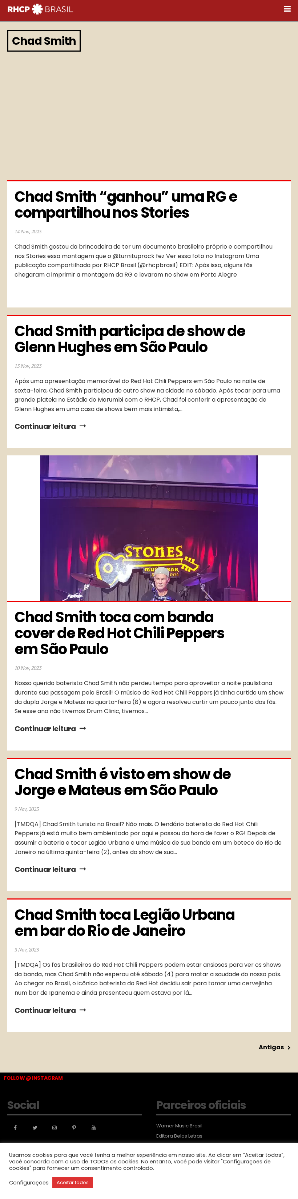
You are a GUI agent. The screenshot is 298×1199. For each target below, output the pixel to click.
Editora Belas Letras (179, 1136)
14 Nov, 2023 (28, 231)
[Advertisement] (149, 115)
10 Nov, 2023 (28, 667)
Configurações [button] (29, 1182)
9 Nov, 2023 (27, 808)
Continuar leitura (45, 426)
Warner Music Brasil (179, 1126)
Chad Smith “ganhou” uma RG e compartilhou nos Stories (127, 204)
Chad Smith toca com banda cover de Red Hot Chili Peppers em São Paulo (121, 633)
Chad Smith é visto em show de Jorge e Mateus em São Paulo (124, 782)
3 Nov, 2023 (27, 949)
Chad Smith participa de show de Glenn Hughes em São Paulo (131, 339)
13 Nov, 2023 (28, 365)
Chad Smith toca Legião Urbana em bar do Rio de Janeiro (126, 923)
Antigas (271, 1047)
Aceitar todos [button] (73, 1182)
